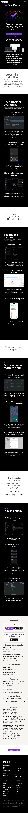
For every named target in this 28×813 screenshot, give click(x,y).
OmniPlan (17, 771)
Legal (17, 791)
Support (5, 783)
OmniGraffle (18, 767)
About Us (18, 785)
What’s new (6, 793)
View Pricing (14, 750)
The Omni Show (7, 787)
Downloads (18, 776)
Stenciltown (6, 791)
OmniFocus (18, 765)
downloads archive (8, 703)
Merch (17, 793)
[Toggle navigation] (25, 1)
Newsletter (5, 789)
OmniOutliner (18, 769)
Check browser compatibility (11, 660)
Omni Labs (18, 774)
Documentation (19, 681)
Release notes (10, 681)
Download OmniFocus (14, 34)
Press (17, 789)
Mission (18, 787)
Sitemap (5, 795)
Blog (4, 785)
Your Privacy (19, 783)
